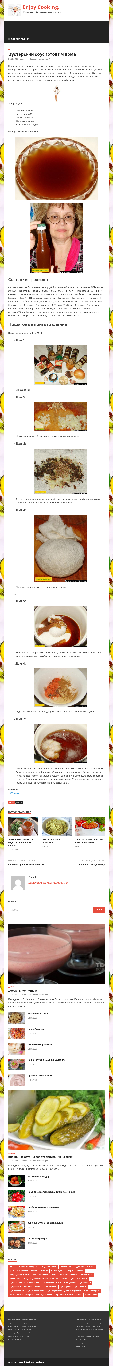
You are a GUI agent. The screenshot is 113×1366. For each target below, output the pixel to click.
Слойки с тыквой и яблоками (43, 1207)
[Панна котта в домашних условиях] (16, 1069)
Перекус (64, 1275)
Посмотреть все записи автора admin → (49, 882)
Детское (44, 1271)
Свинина (54, 1279)
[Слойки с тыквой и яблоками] (16, 1217)
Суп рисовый (15, 1287)
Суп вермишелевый (78, 1279)
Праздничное (15, 1279)
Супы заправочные (35, 1291)
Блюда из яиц (66, 1267)
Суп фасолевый (17, 1291)
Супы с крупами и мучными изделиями (64, 1291)
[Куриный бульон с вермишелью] (16, 1232)
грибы (20, 1295)
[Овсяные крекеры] (16, 1248)
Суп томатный (80, 1287)
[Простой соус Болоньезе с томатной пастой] (90, 836)
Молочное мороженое (40, 1044)
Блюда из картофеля (28, 1267)
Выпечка (90, 1267)
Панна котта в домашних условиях (46, 1060)
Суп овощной (85, 1283)
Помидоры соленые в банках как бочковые (51, 1191)
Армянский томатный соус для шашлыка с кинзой (20, 842)
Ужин (12, 1295)
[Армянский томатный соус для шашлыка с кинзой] (23, 836)
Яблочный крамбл (38, 1013)
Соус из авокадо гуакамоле (51, 841)
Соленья (12, 1153)
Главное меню (20, 39)
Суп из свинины (34, 1283)
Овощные (43, 1275)
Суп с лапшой (51, 1287)
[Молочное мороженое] (16, 1054)
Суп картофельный (52, 1283)
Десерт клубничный (22, 990)
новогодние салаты (44, 1295)
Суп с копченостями (33, 1287)
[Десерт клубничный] (56, 984)
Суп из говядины (17, 1283)
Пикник (73, 1275)
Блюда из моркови (49, 1267)
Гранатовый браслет (19, 1271)
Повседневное (86, 1275)
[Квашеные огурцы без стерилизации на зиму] (56, 1150)
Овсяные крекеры (37, 1238)
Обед (34, 1275)
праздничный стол (64, 1295)
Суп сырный (65, 1287)
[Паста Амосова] (16, 1038)
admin (25, 59)
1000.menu (13, 793)
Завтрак (69, 1271)
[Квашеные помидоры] (16, 1186)
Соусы (11, 49)
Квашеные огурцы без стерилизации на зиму (40, 1156)
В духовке (79, 1267)
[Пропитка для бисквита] (16, 1085)
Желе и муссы (57, 1271)
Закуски (79, 1271)
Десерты (12, 987)
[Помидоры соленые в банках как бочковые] (16, 1201)
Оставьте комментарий (40, 59)
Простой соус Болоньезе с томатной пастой (89, 841)
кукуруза (29, 1295)
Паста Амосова (36, 1029)
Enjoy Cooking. (41, 7)
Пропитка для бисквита (40, 1075)
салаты (79, 1295)
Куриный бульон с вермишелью (45, 1222)
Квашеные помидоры (39, 1176)
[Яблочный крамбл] (16, 1023)
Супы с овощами (91, 1291)
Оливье (54, 1275)
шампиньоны (91, 1295)
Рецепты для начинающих (36, 1279)
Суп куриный (70, 1283)
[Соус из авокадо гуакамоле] (57, 836)
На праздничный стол (19, 1275)
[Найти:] (56, 910)
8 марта (13, 1267)
